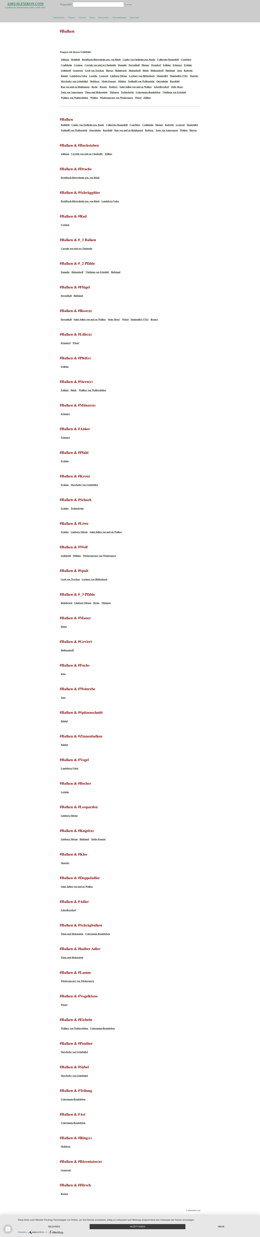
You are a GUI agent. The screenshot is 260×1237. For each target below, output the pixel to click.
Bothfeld (75, 59)
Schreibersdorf (161, 86)
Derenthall (134, 65)
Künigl (64, 76)
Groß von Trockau (94, 70)
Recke (94, 86)
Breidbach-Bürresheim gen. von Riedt (101, 59)
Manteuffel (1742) (179, 76)
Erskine (188, 65)
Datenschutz (104, 17)
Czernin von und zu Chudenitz (100, 65)
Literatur (82, 17)
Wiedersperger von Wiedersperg (116, 97)
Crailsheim (66, 65)
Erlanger (177, 65)
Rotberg (113, 86)
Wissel (138, 97)
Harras (109, 70)
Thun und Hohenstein (96, 92)
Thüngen (114, 92)
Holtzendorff (157, 70)
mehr (221, 1226)
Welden (94, 97)
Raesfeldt (175, 81)
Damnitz (122, 65)
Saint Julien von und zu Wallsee (135, 86)
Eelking (167, 65)
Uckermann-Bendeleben (148, 92)
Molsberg (94, 81)
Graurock (78, 70)
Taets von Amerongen (72, 92)
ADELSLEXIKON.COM (25, 3)
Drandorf (156, 65)
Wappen (71, 17)
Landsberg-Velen (78, 76)
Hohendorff (135, 70)
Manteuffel (162, 76)
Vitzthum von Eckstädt (174, 92)
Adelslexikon (58, 17)
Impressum (134, 17)
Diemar (145, 65)
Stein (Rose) (177, 86)
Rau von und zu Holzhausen (75, 86)
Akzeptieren (137, 1226)
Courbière (186, 59)
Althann (65, 59)
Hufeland (170, 70)
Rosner (103, 86)
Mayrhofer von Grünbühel (74, 81)
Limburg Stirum (118, 76)
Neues (92, 17)
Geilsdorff (66, 70)
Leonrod (103, 76)
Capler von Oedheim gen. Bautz (139, 59)
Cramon (78, 65)
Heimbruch (121, 70)
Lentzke (93, 76)
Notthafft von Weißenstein (141, 81)
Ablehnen (54, 1226)
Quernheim (162, 81)
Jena (179, 70)
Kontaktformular (119, 17)
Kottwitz (188, 70)
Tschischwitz (127, 92)
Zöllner (147, 97)
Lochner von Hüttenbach (142, 76)
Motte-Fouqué (109, 81)
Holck (146, 70)
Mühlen (122, 81)
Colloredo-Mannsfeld (168, 59)
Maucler (194, 76)
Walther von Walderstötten (74, 97)
